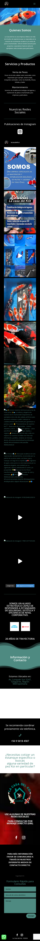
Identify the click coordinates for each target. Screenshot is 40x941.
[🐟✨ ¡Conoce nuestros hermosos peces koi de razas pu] (20, 430)
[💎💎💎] (20, 343)
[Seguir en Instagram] (23, 837)
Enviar (31, 916)
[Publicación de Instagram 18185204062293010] (20, 517)
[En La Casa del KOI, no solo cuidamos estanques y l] (20, 168)
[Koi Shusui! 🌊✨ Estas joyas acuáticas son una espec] (20, 474)
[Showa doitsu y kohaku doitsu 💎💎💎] (20, 299)
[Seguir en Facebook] (16, 837)
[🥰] (20, 255)
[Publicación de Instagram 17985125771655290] (20, 561)
